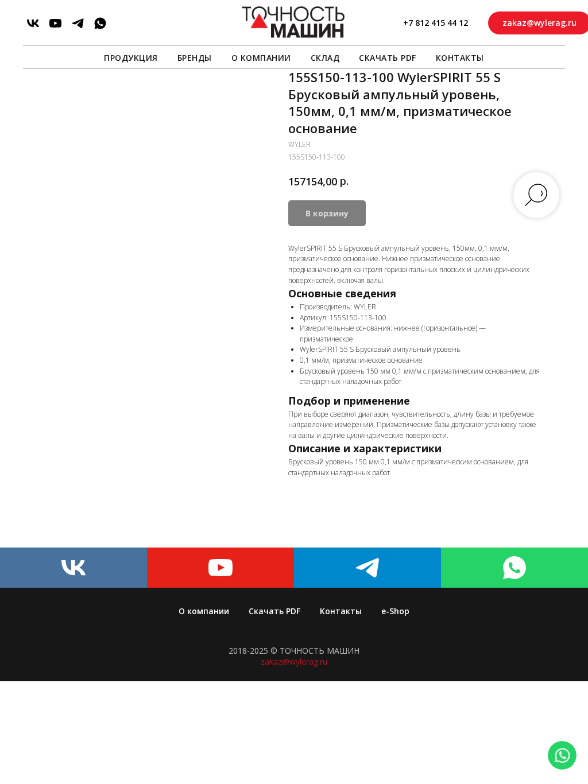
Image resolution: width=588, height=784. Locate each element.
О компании (261, 57)
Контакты (460, 57)
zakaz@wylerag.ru (294, 661)
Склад (325, 57)
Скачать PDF (387, 57)
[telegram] (78, 23)
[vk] (33, 23)
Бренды (194, 57)
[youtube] (55, 23)
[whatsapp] (100, 23)
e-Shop (395, 611)
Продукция (131, 57)
